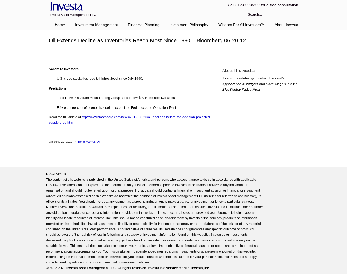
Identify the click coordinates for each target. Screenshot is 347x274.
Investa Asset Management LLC (66, 6)
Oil (98, 141)
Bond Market (86, 141)
